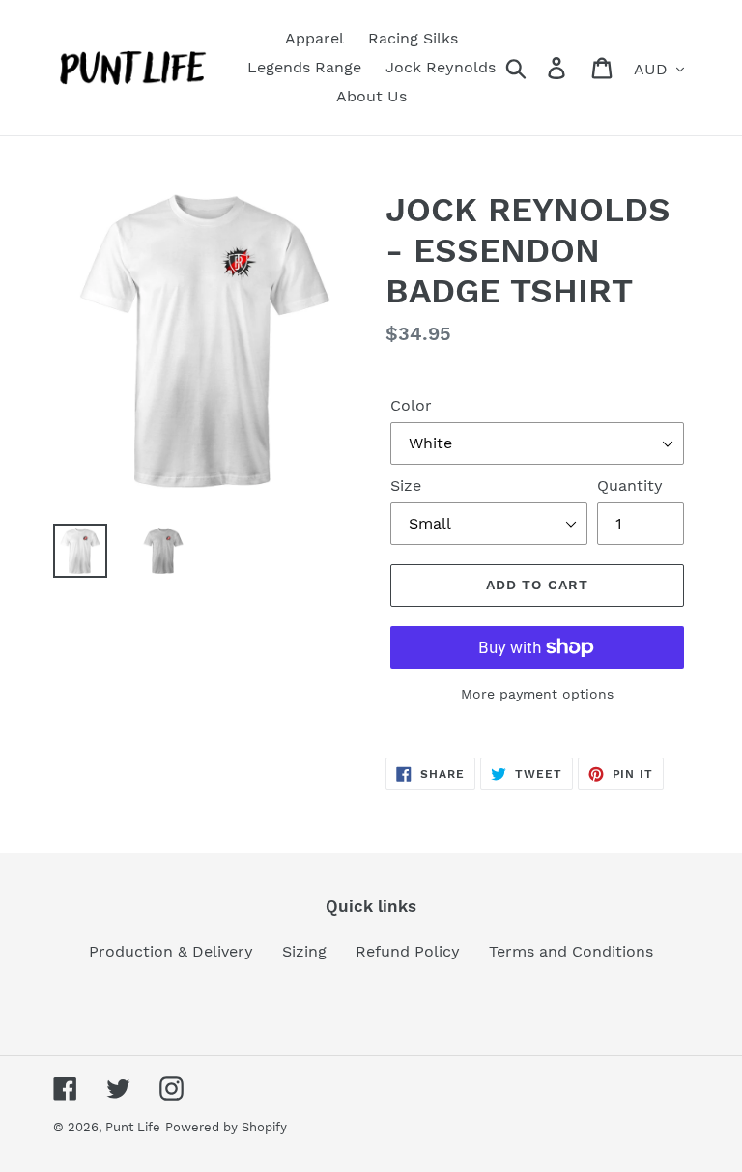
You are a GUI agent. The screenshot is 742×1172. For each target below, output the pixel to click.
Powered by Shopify (226, 1127)
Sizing (304, 951)
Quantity (630, 485)
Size (405, 485)
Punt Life (132, 1127)
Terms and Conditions (571, 951)
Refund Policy (408, 951)
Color (411, 405)
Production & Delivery (171, 951)
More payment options (537, 693)
